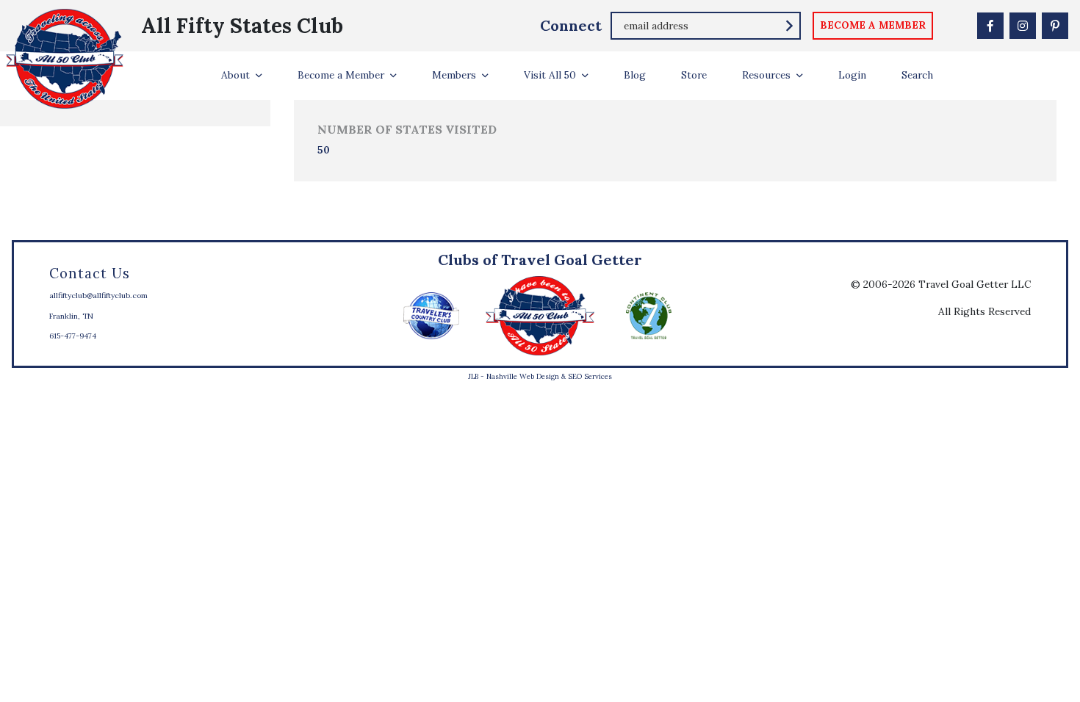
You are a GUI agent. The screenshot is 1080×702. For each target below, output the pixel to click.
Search (917, 75)
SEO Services (590, 376)
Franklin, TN (71, 316)
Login (852, 75)
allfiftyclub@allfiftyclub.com (98, 295)
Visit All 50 (550, 75)
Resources (766, 75)
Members (454, 75)
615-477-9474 (72, 336)
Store (694, 75)
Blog (635, 75)
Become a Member (341, 75)
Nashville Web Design (522, 376)
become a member (873, 25)
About (235, 75)
